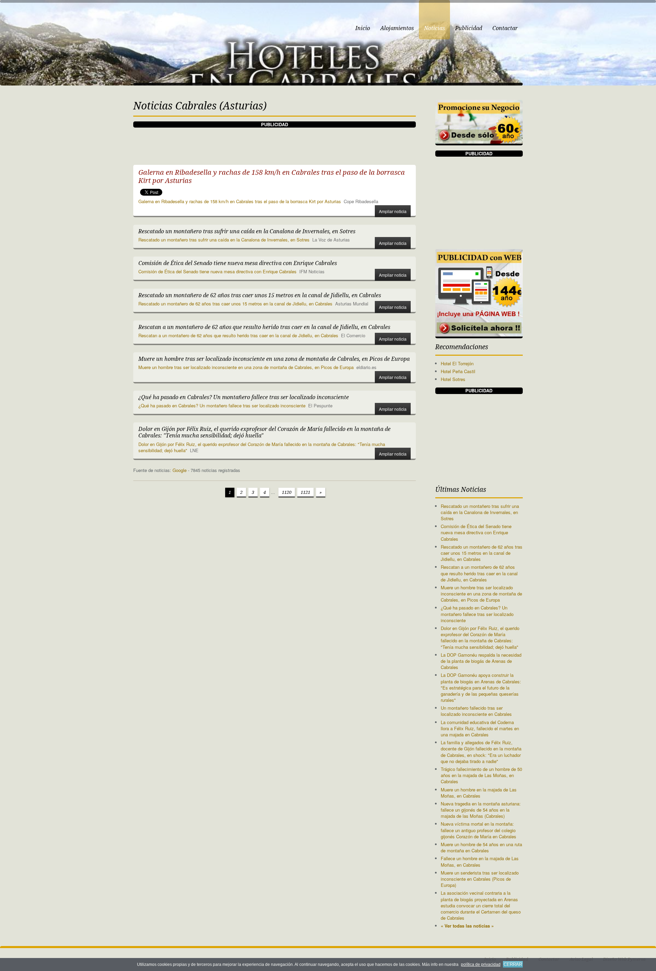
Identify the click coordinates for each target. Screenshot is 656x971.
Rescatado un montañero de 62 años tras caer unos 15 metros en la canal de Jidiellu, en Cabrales (235, 303)
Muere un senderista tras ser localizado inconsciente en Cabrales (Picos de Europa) (480, 878)
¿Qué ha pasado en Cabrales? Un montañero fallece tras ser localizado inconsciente (221, 405)
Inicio (362, 28)
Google (180, 470)
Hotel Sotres (453, 379)
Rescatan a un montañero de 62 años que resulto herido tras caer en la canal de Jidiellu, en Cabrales (238, 335)
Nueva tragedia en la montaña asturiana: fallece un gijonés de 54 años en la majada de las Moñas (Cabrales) (481, 809)
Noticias (434, 28)
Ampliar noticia (393, 211)
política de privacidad (481, 964)
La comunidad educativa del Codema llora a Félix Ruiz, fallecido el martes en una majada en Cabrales (480, 728)
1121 (305, 492)
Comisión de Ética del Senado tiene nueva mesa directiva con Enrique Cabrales (217, 271)
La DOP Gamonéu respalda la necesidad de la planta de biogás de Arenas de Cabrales (481, 661)
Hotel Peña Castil (458, 371)
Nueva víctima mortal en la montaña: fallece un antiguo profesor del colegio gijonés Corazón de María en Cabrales (478, 830)
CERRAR (513, 964)
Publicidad (468, 28)
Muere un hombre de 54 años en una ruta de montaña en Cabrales (481, 847)
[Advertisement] (274, 143)
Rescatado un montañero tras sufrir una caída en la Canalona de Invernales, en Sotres (224, 239)
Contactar (505, 28)
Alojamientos (397, 28)
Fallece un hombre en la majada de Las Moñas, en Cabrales (480, 861)
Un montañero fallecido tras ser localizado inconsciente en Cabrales (476, 711)
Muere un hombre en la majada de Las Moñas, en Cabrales (479, 792)
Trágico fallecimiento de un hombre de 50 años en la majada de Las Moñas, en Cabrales (481, 775)
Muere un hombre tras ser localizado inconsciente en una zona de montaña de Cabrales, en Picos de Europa (246, 367)
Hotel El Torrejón (457, 363)
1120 (286, 492)
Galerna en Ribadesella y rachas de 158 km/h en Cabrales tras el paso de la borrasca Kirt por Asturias (239, 201)
